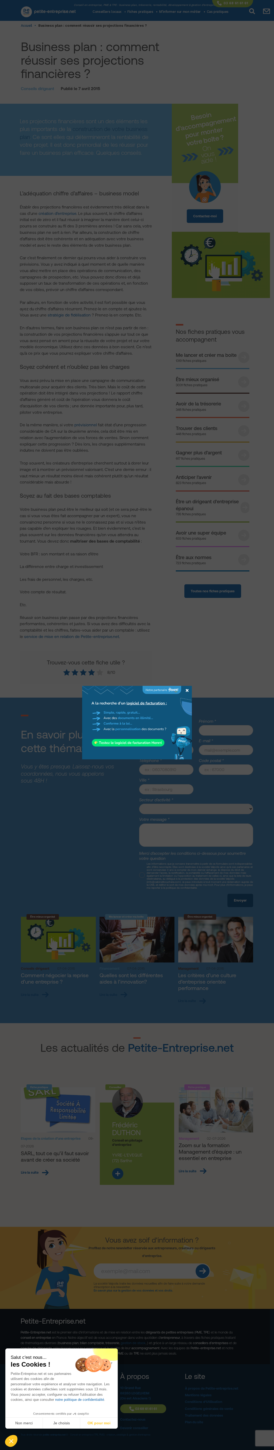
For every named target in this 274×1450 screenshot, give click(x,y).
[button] (11, 1440)
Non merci (24, 1423)
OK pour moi (99, 1423)
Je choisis (61, 1423)
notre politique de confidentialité (79, 1400)
